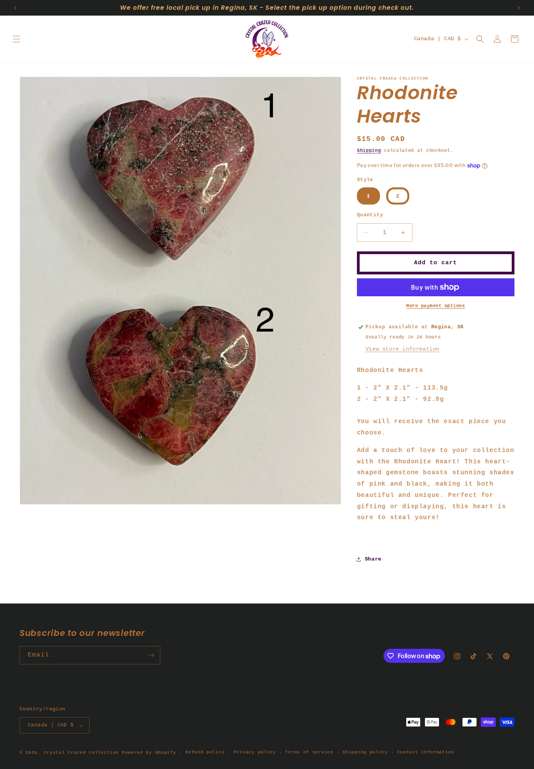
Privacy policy (255, 752)
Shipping (369, 150)
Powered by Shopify (149, 752)
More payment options (435, 306)
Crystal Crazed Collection (81, 752)
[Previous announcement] (15, 7)
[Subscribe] (151, 655)
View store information (402, 349)
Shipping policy (365, 752)
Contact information (425, 752)
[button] (16, 39)
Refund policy (204, 752)
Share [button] (373, 559)
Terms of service (309, 752)
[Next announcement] (518, 7)
